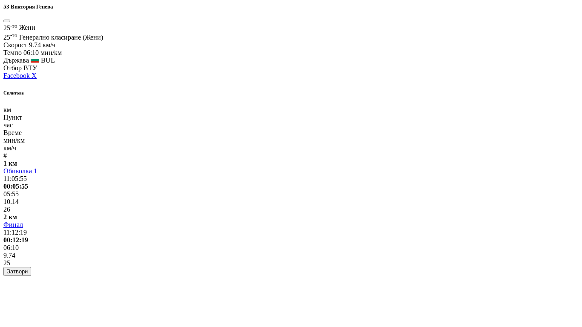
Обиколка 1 (20, 171)
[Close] (6, 21)
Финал (13, 224)
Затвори (17, 271)
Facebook (17, 75)
